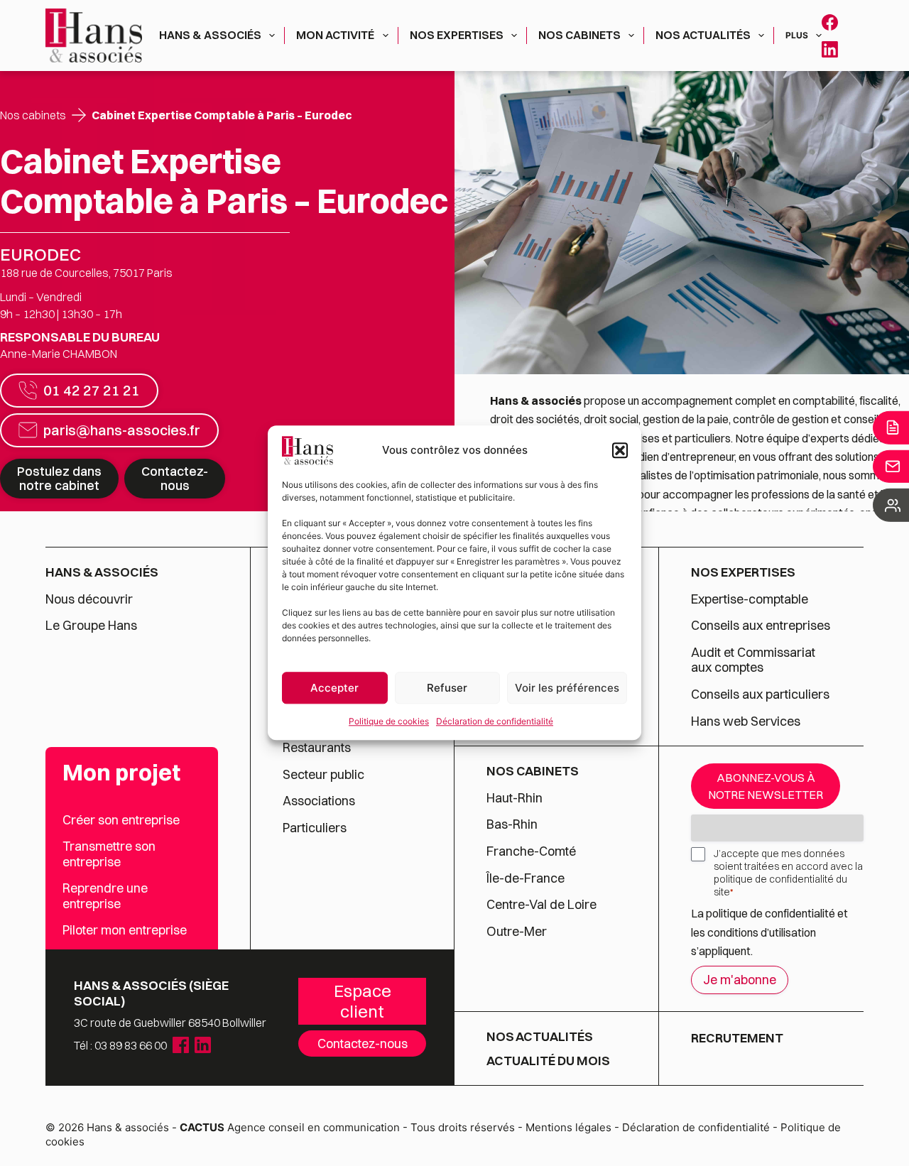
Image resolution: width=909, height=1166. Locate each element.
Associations (319, 801)
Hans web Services (745, 721)
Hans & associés (210, 35)
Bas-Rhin (512, 824)
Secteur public (323, 775)
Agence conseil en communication (290, 1127)
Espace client (362, 1001)
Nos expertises (457, 35)
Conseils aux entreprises (760, 625)
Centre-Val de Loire (541, 904)
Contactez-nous (174, 478)
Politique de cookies (389, 721)
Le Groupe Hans (91, 625)
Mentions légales (568, 1127)
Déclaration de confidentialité (494, 721)
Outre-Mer (516, 931)
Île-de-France (525, 878)
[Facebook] (830, 22)
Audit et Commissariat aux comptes (753, 660)
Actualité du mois (548, 1061)
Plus (796, 35)
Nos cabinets (579, 35)
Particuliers (315, 828)
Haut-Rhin (514, 798)
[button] (620, 450)
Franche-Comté (531, 851)
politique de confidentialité (770, 913)
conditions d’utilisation (761, 932)
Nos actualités (703, 35)
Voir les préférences (567, 687)
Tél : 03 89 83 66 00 (120, 1045)
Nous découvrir (89, 599)
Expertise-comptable (749, 599)
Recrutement (737, 1038)
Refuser (447, 687)
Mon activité (335, 35)
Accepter (334, 687)
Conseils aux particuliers (760, 694)
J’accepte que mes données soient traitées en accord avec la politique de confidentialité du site (788, 872)
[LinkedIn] (830, 49)
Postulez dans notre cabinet (59, 478)
